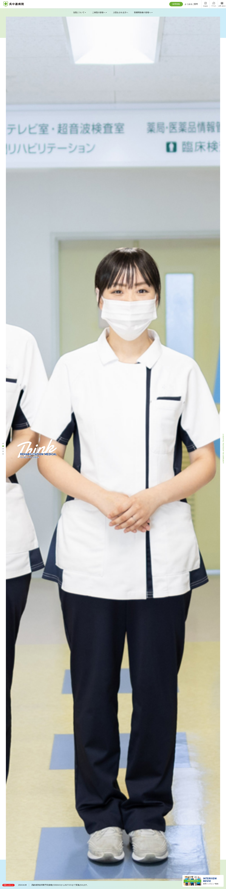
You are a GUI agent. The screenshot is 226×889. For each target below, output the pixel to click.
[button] (3, 443)
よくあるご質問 (191, 4)
